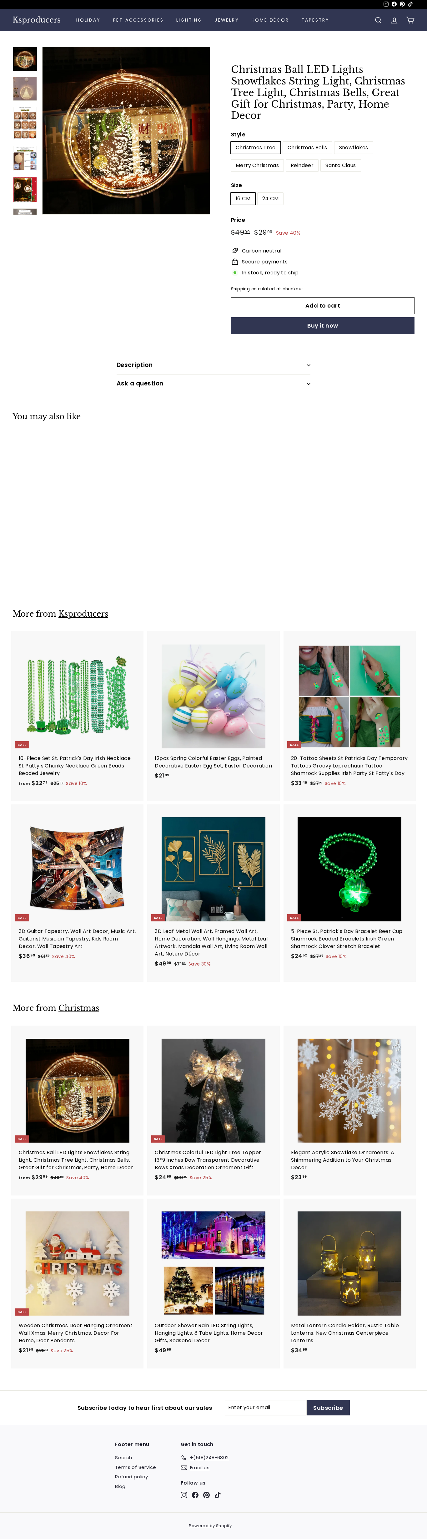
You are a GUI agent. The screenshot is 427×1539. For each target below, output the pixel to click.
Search (123, 1457)
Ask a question (140, 383)
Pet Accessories (138, 20)
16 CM (243, 198)
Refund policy (131, 1476)
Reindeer (302, 165)
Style (238, 134)
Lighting (189, 20)
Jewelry (227, 20)
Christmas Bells (307, 147)
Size (236, 185)
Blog (120, 1486)
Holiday (88, 20)
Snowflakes (353, 147)
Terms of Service (135, 1467)
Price (238, 220)
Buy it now (322, 325)
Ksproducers (37, 20)
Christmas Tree (256, 147)
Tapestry (315, 20)
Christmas (78, 1008)
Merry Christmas (257, 165)
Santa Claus (340, 165)
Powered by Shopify (210, 1526)
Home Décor (270, 20)
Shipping (240, 289)
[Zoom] (126, 130)
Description (135, 365)
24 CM (270, 198)
